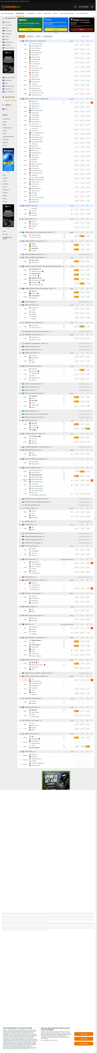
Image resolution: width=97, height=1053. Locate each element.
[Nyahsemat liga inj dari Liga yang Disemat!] (44, 40)
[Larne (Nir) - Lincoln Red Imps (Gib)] (56, 196)
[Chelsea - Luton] (56, 512)
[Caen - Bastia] (56, 610)
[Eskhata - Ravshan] (56, 702)
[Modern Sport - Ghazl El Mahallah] (56, 563)
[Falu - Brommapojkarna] (56, 680)
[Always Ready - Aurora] (56, 374)
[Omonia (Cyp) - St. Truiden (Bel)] (56, 62)
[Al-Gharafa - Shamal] (56, 628)
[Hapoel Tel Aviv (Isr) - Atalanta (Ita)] (56, 165)
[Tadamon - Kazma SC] (56, 554)
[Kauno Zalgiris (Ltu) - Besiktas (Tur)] (56, 54)
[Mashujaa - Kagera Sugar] (56, 711)
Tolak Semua (83, 1038)
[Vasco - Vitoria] (56, 401)
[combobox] (85, 36)
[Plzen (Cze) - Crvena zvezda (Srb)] (56, 67)
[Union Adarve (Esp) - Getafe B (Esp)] (56, 471)
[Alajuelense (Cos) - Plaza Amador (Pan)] (56, 279)
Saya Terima (84, 1034)
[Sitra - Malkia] (56, 361)
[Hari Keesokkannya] (91, 36)
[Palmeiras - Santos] (56, 397)
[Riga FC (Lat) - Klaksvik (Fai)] (56, 156)
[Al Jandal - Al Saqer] (56, 317)
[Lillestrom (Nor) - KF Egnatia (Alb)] (56, 58)
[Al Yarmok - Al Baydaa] (56, 755)
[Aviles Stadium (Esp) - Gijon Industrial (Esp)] (56, 489)
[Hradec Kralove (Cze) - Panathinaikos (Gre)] (56, 138)
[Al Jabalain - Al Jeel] (56, 309)
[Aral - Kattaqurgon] (56, 737)
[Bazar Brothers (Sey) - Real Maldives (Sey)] (56, 480)
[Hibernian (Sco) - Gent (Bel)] (56, 192)
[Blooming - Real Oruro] (56, 370)
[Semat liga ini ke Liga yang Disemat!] (35, 219)
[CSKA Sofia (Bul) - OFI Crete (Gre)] (56, 80)
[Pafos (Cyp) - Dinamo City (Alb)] (56, 147)
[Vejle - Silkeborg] (56, 454)
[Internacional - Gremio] (56, 406)
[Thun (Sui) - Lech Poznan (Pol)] (56, 85)
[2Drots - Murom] (56, 650)
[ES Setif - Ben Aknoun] (56, 223)
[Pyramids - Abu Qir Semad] (56, 572)
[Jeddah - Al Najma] (56, 313)
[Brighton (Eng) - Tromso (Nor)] (56, 183)
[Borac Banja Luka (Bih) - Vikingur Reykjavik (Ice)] (56, 178)
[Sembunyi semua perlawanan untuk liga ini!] (91, 40)
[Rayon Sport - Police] (56, 668)
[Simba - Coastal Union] (56, 715)
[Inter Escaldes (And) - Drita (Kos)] (56, 143)
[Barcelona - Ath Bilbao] (56, 214)
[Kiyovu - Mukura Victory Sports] (56, 663)
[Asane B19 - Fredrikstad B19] (56, 584)
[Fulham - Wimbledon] (56, 516)
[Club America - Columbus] (56, 297)
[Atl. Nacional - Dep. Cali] (56, 437)
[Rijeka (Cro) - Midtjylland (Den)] (56, 187)
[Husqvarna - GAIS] (56, 689)
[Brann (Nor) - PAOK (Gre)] (56, 129)
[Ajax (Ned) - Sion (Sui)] (56, 160)
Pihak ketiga (33, 1048)
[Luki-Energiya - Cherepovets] (56, 646)
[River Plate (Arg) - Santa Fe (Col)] (56, 236)
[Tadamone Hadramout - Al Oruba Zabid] (56, 764)
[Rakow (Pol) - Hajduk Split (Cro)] (56, 151)
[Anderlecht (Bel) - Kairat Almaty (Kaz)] (56, 89)
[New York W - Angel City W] (56, 261)
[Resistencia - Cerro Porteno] (56, 601)
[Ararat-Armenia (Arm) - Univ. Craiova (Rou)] (56, 45)
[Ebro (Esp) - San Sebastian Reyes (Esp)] (56, 494)
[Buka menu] (92, 7)
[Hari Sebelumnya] (79, 36)
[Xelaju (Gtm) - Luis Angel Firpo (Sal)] (56, 283)
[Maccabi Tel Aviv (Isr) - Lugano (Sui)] (56, 111)
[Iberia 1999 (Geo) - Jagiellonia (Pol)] (56, 49)
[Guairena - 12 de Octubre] (56, 597)
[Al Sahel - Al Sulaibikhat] (56, 550)
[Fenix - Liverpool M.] (56, 724)
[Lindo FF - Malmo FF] (56, 693)
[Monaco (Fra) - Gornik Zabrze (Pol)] (56, 125)
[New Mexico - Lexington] (56, 249)
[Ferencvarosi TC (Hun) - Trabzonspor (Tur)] (56, 94)
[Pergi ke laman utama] (15, 6)
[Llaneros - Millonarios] (56, 442)
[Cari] (75, 7)
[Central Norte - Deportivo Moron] (56, 326)
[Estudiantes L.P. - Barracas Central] (56, 338)
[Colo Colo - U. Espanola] (56, 424)
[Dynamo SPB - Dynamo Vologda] (56, 655)
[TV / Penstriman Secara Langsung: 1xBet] (71, 102)
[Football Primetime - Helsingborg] (56, 684)
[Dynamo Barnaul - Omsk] (56, 641)
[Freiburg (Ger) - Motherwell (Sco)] (56, 120)
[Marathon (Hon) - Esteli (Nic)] (56, 274)
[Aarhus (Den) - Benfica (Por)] (56, 76)
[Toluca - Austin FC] (56, 292)
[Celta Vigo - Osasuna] (56, 209)
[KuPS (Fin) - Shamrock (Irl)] (56, 102)
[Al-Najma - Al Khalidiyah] (56, 356)
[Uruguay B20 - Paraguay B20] (56, 463)
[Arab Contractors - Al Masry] (56, 567)
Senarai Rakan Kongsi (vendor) (49, 1040)
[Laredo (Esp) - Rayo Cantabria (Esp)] (56, 485)
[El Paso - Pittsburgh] (56, 245)
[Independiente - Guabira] (56, 379)
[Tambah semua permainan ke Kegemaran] (20, 40)
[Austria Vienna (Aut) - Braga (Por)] (56, 174)
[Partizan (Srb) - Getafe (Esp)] (56, 201)
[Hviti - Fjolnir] (56, 528)
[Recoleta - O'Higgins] (56, 428)
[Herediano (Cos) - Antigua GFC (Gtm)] (56, 270)
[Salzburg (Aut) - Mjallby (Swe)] (56, 71)
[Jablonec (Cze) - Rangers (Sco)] (56, 107)
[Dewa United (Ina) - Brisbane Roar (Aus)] (56, 476)
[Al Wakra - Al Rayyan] (56, 632)
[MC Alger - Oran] (56, 227)
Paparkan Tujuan (83, 1043)
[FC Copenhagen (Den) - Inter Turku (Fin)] (56, 134)
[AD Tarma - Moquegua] (56, 619)
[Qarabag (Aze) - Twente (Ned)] (56, 116)
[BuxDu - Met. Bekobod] (56, 746)
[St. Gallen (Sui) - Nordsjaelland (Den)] (56, 169)
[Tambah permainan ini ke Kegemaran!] (20, 44)
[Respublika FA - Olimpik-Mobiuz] (56, 742)
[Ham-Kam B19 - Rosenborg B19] (56, 588)
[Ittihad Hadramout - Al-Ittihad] (56, 760)
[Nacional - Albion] (56, 729)
